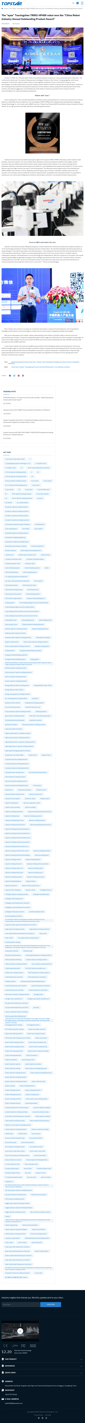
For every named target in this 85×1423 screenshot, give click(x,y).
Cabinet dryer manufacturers (27, 555)
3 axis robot (34, 481)
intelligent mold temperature (14, 899)
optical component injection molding (16, 1012)
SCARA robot (9, 1134)
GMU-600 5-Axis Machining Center (39, 716)
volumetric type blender (12, 1238)
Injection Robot (30, 881)
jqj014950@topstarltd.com (14, 1403)
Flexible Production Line (32, 707)
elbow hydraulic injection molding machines (18, 672)
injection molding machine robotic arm (16, 846)
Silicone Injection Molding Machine (36, 1160)
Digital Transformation (12, 642)
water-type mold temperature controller (17, 1260)
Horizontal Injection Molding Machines (16, 764)
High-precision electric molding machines (17, 733)
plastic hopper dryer (28, 1060)
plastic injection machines (33, 1064)
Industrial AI (9, 790)
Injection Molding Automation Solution (39, 812)
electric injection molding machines (16, 681)
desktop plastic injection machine (15, 633)
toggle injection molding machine (15, 1212)
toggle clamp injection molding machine (17, 1203)
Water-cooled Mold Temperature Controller (18, 1255)
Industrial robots (30, 798)
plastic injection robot (38, 1081)
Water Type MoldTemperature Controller (17, 1251)
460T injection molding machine (21, 494)
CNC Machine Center (11, 585)
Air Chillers (8, 503)
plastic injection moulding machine (15, 1077)
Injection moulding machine (13, 877)
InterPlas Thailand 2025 (36, 912)
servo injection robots (36, 1147)
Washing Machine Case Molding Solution (37, 1238)
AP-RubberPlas (39, 524)
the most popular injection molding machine (18, 1190)
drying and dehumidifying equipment (16, 655)
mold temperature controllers (37, 977)
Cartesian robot (30, 563)
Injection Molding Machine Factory (40, 825)
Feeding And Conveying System (34, 703)
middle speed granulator (12, 968)
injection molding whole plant (14, 872)
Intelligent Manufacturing (41, 894)
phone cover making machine (36, 1034)
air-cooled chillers (22, 503)
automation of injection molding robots (16, 542)
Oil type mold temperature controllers (16, 1007)
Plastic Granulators (11, 1060)
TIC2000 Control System (38, 1195)
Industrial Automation (24, 790)
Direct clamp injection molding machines (17, 646)
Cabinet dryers (45, 555)
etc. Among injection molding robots (16, 698)
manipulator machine (11, 951)
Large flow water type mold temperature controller (20, 925)
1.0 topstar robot (10, 468)
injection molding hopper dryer (14, 820)
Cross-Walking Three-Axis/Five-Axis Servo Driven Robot (21, 611)
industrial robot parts (35, 794)
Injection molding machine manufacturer (17, 833)
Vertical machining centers (38, 1234)
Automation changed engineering (15, 537)
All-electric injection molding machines (17, 520)
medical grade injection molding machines (38, 955)
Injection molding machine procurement (17, 842)
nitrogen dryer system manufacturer (38, 999)
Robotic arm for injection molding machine (18, 1125)
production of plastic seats (41, 1112)
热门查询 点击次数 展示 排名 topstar (16, 1277)
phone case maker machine (37, 1029)
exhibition (35, 698)
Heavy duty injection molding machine (33, 724)
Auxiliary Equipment (37, 546)
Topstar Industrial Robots (30, 1225)
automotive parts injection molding (15, 546)
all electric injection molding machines (16, 511)
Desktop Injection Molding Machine (33, 624)
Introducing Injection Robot (13, 916)
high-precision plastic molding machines (17, 738)
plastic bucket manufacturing (38, 1047)
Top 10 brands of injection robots (40, 1212)
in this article (37, 785)
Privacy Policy (38, 1415)
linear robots (9, 938)
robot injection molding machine (15, 1121)
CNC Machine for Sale (29, 585)
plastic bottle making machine (14, 1042)
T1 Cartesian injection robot (13, 1177)
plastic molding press (32, 1094)
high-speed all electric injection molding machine (20, 742)
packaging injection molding (13, 1025)
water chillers (22, 1242)
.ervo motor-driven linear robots (14, 459)
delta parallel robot (11, 624)
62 (6, 498)
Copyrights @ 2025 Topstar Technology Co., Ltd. (42, 1412)
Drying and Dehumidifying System (15, 659)
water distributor (37, 1242)
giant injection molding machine (14, 716)
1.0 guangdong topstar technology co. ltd (17, 463)
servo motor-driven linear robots (15, 1151)
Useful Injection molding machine (15, 1234)
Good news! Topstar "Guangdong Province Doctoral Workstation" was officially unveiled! (40, 367)
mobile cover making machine (14, 973)
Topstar (4, 104)
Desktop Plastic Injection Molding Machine (18, 637)
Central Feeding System (12, 568)
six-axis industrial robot (12, 1164)
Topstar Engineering (11, 1225)
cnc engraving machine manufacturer (16, 577)
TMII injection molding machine (14, 1199)
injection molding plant (42, 855)
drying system (34, 659)
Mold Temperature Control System (38, 973)
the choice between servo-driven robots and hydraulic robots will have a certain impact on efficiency (27, 1186)
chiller (47, 568)
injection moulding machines (35, 877)
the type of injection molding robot (15, 1195)
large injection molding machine (14, 929)
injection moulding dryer (35, 872)
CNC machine (38, 581)
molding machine (10, 981)
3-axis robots (9, 489)
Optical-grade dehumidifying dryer (15, 1016)
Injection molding (30, 807)
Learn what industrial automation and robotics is (19, 933)
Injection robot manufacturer (30, 886)
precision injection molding (42, 1107)
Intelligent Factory (45, 890)
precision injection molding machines (16, 1112)
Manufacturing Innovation (13, 955)
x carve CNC (38, 1273)
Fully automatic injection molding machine (18, 711)
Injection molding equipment (33, 816)
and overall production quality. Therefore (17, 524)
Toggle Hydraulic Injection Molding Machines (18, 1208)
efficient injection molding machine (15, 668)
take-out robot (31, 1177)
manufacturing (27, 951)
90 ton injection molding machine (22, 498)
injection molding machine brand (15, 825)
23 (32, 476)
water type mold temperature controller (17, 1247)
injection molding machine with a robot (17, 851)
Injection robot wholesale (13, 890)
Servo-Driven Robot (40, 1155)
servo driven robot (10, 1142)
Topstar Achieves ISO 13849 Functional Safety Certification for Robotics (26, 410)
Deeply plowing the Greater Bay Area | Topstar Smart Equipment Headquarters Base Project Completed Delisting (43, 362)
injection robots (30, 890)
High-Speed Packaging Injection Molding (17, 751)
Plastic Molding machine (12, 1090)
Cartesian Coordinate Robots (35, 559)
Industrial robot (41, 790)
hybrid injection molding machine (15, 777)
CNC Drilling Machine (11, 572)
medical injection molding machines (16, 964)
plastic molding (10, 1086)
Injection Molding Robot (33, 859)
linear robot (43, 933)
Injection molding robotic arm (14, 868)
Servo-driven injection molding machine (17, 1155)
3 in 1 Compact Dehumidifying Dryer (16, 485)
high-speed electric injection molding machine (19, 746)
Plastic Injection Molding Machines (41, 1073)
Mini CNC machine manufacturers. (35, 968)
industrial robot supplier (12, 798)
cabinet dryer (9, 555)
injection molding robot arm (13, 864)
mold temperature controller (14, 977)
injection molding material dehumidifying (17, 855)
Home (6, 8)
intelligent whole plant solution (14, 912)
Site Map (48, 1415)
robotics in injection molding (39, 1129)
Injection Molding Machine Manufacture (17, 829)
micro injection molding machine (41, 964)
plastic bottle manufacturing (37, 1042)
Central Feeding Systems (32, 568)
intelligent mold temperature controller (17, 903)
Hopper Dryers (46, 755)
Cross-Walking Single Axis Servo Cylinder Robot (33, 603)
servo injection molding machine (14, 1147)
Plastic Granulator (31, 1055)
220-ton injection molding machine (15, 476)
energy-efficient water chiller (43, 685)
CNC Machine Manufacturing (13, 590)
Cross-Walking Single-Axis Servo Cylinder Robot (19, 607)
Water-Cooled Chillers (41, 1251)
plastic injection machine (12, 1064)
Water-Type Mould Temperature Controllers (18, 1264)
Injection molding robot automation (37, 864)
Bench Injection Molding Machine (31, 550)
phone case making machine (13, 1034)
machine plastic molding (12, 942)
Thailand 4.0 (9, 1181)
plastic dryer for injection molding (38, 1051)
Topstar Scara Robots (38, 1229)
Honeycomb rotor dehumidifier (14, 755)
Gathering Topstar (41, 711)
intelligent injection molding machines (16, 894)
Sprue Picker (28, 1168)
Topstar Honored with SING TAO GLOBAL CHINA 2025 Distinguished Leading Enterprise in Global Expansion (28, 434)
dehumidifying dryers (45, 620)
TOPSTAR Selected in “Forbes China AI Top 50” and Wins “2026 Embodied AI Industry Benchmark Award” (28, 399)
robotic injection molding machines (15, 1129)
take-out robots (45, 1177)
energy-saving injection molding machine (17, 694)
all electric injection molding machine (16, 507)
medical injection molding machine (36, 960)
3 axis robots (47, 481)
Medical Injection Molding (13, 960)
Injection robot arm (11, 886)
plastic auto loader (41, 1038)
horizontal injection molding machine (16, 759)
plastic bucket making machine (14, 1047)
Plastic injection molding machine (15, 1073)
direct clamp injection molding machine (35, 642)
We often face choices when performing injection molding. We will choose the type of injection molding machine (28, 1268)
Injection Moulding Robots (13, 881)
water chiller (9, 1242)
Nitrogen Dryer (38, 994)
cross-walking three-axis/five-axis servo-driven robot (21, 616)
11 (22, 468)
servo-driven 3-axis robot (37, 1151)
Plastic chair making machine (14, 1051)
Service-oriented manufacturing (14, 1138)
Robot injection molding (43, 1116)
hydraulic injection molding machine (16, 781)
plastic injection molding (12, 1068)
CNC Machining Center (33, 594)
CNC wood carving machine (13, 598)
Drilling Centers (10, 651)
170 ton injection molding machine (15, 472)
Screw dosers (36, 1134)
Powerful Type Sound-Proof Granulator (17, 1107)
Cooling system (9, 603)
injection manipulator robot (31, 803)
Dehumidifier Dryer (11, 620)
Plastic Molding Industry (27, 1086)
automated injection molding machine (16, 533)
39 (19, 489)
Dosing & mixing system (42, 646)
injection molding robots (35, 868)
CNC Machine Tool (32, 590)
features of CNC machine (12, 703)
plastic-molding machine (12, 1103)
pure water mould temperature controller (17, 1116)
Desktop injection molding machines (16, 629)
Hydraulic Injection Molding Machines (16, 785)
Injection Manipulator (11, 803)
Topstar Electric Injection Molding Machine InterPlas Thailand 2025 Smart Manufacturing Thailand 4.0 (27, 1220)
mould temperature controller (41, 986)
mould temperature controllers (38, 990)
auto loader (25, 529)
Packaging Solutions (33, 1025)
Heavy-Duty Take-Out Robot (13, 729)
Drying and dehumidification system (30, 651)
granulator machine (35, 720)
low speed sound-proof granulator (28, 938)
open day (36, 1007)
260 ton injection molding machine (15, 481)
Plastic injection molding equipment (36, 1068)
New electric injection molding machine (17, 994)
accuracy (40, 498)
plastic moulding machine (13, 1099)
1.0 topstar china (40, 463)
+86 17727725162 (11, 1394)
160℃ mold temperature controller (38, 468)
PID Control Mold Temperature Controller (17, 1038)
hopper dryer (33, 755)
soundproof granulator (12, 1168)
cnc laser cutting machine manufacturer (17, 581)
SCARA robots (22, 1134)
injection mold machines (12, 807)
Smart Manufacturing (31, 1164)
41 (6, 494)
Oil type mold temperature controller (16, 1003)
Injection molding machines (42, 851)
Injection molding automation (14, 812)
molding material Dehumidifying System (33, 981)
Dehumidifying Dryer (28, 620)
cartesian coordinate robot (13, 559)
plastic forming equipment (13, 1055)
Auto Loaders (38, 529)
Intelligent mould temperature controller (17, 907)
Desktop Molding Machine (40, 629)
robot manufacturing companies (39, 1121)
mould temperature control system (15, 986)
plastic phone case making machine (36, 1099)
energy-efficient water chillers (14, 690)
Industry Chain (44, 798)
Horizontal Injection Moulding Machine (16, 768)
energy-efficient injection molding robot (17, 685)
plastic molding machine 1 (33, 1090)
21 (38, 472)
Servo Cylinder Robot (36, 1138)
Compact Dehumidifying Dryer (36, 598)
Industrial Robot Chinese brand (14, 794)
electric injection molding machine (15, 677)
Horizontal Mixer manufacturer (14, 772)
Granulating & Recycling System (14, 720)
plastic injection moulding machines (16, 1081)
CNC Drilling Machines (29, 572)
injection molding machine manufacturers (17, 838)
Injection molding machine (37, 820)
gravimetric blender (11, 724)
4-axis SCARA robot (43, 489)
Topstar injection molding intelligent (16, 1229)
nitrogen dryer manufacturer (13, 999)
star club (27, 1173)
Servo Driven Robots (27, 1142)
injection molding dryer (12, 816)
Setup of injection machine (13, 1160)
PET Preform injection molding (14, 1029)
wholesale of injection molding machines (17, 1273)
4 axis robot (28, 489)
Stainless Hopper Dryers (12, 1173)
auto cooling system (11, 529)
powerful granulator (31, 1103)
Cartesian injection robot (12, 563)
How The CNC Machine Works (38, 772)
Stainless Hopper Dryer (44, 1168)
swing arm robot (40, 1173)
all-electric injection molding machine (16, 516)
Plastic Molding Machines (13, 1094)
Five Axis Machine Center (12, 707)
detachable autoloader (43, 637)
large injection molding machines (39, 929)
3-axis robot (35, 485)
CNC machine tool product (13, 594)
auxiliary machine (10, 550)
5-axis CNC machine (42, 494)
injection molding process (13, 859)
